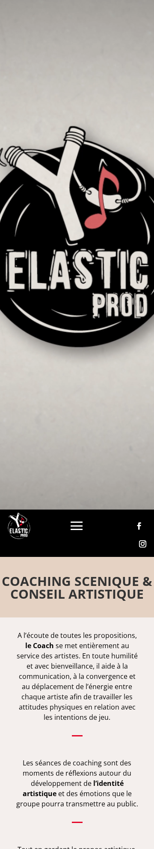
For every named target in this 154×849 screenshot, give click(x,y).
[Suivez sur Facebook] (139, 526)
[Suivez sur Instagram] (143, 544)
